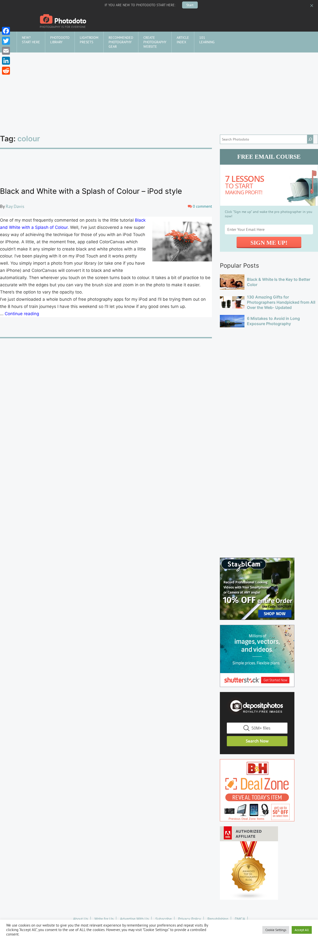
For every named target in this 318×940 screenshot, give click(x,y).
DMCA (240, 919)
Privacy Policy (189, 919)
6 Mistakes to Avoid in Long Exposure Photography (273, 321)
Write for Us (104, 919)
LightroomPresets (89, 39)
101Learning (207, 39)
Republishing (217, 919)
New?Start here (31, 39)
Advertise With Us (134, 919)
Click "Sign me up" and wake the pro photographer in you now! (268, 213)
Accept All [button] (302, 930)
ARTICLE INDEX (183, 39)
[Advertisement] (159, 90)
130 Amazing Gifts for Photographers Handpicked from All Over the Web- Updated (281, 302)
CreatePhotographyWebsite (154, 42)
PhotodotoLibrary (60, 39)
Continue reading (22, 313)
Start (190, 5)
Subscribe (163, 919)
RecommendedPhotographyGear (121, 42)
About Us (80, 919)
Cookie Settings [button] (275, 930)
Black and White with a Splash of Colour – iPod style (91, 191)
